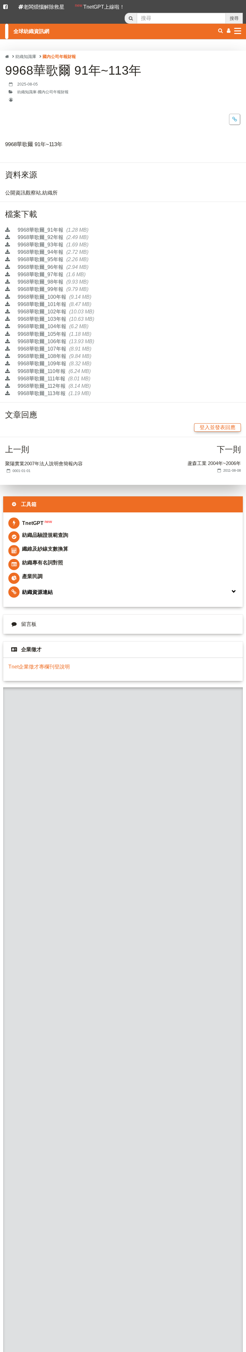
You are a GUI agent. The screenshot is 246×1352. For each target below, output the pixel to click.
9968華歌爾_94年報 (52, 252)
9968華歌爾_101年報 (53, 304)
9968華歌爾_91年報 (52, 230)
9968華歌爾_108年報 (53, 356)
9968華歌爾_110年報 (53, 371)
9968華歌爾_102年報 (55, 311)
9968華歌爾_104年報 (52, 326)
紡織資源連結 (37, 592)
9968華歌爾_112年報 (53, 386)
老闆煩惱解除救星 (43, 7)
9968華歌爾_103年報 (55, 319)
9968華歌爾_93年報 (52, 244)
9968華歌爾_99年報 (52, 289)
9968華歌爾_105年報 (53, 334)
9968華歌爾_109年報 (53, 363)
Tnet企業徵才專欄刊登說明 (39, 666)
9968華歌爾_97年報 (51, 274)
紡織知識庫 (25, 57)
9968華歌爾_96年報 (52, 267)
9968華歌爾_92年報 (52, 237)
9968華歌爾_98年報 (52, 282)
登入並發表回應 (217, 427)
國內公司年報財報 (59, 57)
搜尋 (234, 18)
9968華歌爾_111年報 (53, 378)
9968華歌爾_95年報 (52, 259)
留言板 (29, 624)
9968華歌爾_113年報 (53, 393)
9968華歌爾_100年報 (53, 297)
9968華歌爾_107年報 (53, 349)
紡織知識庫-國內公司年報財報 (43, 92)
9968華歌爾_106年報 (55, 341)
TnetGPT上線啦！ (100, 6)
